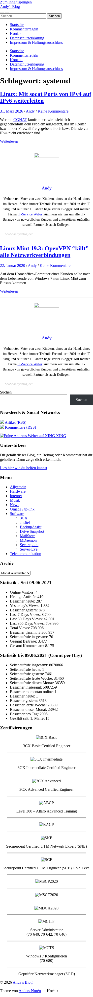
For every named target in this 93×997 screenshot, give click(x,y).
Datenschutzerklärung (27, 38)
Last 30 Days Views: (27, 619)
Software (17, 513)
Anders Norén (30, 991)
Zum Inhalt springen (16, 2)
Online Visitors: (22, 592)
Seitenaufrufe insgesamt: (29, 637)
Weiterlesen (9, 141)
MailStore (27, 536)
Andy (30, 111)
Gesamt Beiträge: (24, 641)
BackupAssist (30, 527)
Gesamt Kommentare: (27, 646)
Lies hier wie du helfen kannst (23, 468)
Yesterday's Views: (25, 605)
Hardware (18, 491)
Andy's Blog (10, 6)
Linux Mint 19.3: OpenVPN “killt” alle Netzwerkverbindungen (44, 251)
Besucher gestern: (24, 610)
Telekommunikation (25, 554)
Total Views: (20, 628)
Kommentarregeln (24, 29)
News (14, 505)
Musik (15, 500)
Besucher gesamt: (24, 632)
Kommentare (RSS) (20, 427)
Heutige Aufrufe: (23, 597)
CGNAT (20, 119)
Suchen (6, 392)
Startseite (17, 25)
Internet (16, 496)
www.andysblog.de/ (19, 234)
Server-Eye (28, 549)
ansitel (25, 522)
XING (60, 436)
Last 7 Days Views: (26, 614)
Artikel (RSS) (15, 422)
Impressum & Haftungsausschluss (36, 42)
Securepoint (29, 545)
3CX (24, 518)
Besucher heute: (23, 601)
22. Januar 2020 (12, 265)
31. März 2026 (11, 111)
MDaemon (28, 540)
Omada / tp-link (22, 509)
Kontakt (16, 33)
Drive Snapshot (32, 531)
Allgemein (18, 487)
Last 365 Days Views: (28, 623)
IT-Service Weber (30, 214)
